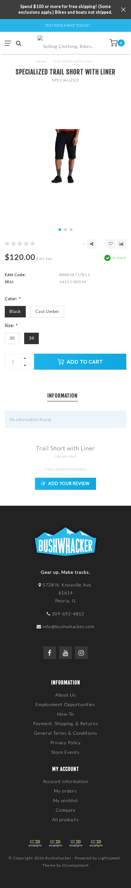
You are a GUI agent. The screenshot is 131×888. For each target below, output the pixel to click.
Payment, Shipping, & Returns (65, 723)
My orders (65, 791)
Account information (65, 781)
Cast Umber (47, 311)
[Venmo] (96, 843)
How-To (65, 714)
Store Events (65, 752)
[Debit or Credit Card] (35, 843)
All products (65, 819)
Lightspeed (109, 858)
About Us (65, 694)
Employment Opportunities (65, 704)
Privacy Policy (65, 742)
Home (41, 61)
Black (15, 311)
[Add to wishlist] (110, 244)
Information (62, 395)
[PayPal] (55, 843)
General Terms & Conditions (65, 733)
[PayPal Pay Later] (76, 843)
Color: (12, 298)
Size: (11, 325)
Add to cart (84, 361)
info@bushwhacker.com (68, 626)
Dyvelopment (75, 865)
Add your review (68, 483)
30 (12, 338)
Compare (66, 810)
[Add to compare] (121, 244)
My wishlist (65, 800)
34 (31, 338)
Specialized (65, 80)
